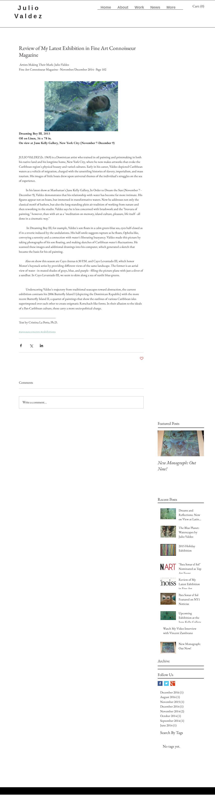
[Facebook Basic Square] (160, 683)
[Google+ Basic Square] (172, 683)
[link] (199, 6)
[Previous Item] (164, 443)
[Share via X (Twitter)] (31, 346)
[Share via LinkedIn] (41, 346)
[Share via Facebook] (21, 346)
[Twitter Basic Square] (166, 683)
